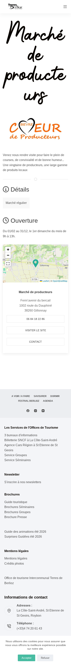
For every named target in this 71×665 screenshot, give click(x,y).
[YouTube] (43, 410)
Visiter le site (35, 330)
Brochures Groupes (17, 512)
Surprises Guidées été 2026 (23, 536)
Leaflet (45, 280)
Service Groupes (15, 455)
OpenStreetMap (60, 280)
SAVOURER (40, 396)
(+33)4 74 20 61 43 (29, 628)
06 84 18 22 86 (36, 318)
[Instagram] (35, 410)
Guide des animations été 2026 (25, 531)
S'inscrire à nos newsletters (22, 482)
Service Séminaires (17, 460)
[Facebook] (28, 410)
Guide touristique (15, 502)
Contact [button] (35, 341)
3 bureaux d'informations (20, 435)
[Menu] (65, 6)
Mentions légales (15, 558)
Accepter (26, 657)
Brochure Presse (15, 517)
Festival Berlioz (28, 401)
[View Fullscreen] (8, 264)
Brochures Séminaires (19, 507)
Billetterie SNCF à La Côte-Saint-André (30, 440)
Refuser (45, 657)
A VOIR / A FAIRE (21, 396)
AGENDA (48, 401)
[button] (35, 263)
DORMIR (55, 396)
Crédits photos (14, 563)
